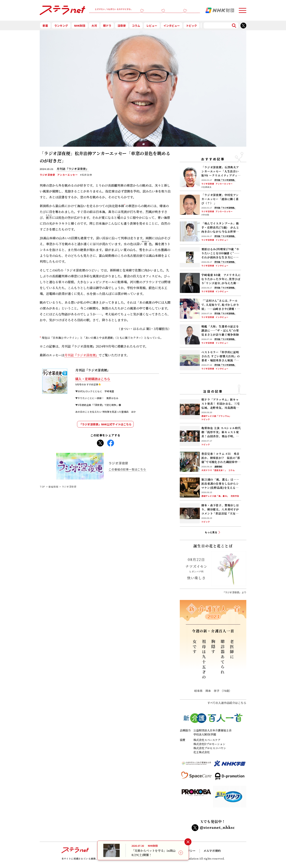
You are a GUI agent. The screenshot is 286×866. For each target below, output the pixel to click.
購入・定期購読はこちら (92, 378)
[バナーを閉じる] (188, 842)
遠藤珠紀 (218, 466)
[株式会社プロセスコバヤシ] (196, 798)
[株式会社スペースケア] (196, 778)
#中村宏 (205, 215)
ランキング (61, 26)
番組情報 (53, 486)
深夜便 (122, 26)
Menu (242, 8)
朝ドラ (107, 26)
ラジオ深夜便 (47, 175)
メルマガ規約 (212, 851)
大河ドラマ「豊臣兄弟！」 (214, 470)
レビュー (151, 26)
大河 (94, 26)
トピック (191, 26)
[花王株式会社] (229, 798)
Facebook (110, 442)
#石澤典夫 (206, 187)
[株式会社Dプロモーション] (229, 778)
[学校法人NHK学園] (229, 765)
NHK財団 (79, 26)
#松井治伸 (86, 175)
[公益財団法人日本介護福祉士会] (196, 765)
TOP (42, 486)
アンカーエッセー (67, 175)
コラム (136, 26)
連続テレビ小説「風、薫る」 (215, 496)
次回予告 (235, 496)
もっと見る (211, 532)
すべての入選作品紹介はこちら (226, 703)
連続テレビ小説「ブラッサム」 (216, 416)
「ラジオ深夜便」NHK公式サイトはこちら (105, 424)
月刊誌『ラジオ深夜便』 (81, 355)
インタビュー (171, 26)
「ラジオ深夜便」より (234, 592)
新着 (45, 26)
